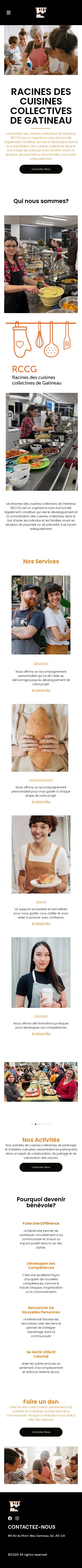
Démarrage (41, 663)
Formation (41, 1016)
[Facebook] (10, 1518)
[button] (8, 12)
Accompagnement (41, 780)
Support (41, 901)
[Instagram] (17, 1518)
